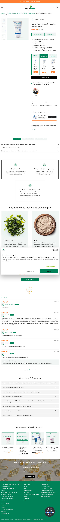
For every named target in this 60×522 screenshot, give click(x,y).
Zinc (25, 500)
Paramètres (29, 271)
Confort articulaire (5, 486)
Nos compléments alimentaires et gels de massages (21, 13)
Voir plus (33, 129)
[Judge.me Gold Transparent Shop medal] (29, 290)
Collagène (26, 496)
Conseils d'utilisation (28, 139)
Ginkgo (25, 488)
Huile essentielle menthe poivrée (31, 494)
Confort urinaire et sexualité (7, 488)
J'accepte (49, 271)
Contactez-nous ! (5, 513)
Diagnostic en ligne (45, 496)
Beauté (3, 500)
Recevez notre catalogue (7, 509)
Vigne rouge (26, 492)
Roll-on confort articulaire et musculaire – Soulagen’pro (23, 449)
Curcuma (26, 486)
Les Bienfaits (17, 139)
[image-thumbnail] (3, 20)
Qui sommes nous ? (45, 486)
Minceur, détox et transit (7, 496)
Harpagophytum (27, 490)
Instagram (3, 505)
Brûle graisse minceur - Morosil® (52, 447)
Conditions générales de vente (48, 492)
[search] (53, 7)
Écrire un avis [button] (30, 279)
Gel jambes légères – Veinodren (8, 447)
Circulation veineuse (6, 494)
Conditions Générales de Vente (16, 519)
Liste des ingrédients (41, 139)
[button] (34, 29)
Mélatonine (26, 498)
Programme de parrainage (47, 494)
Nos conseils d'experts (46, 488)
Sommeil (3, 490)
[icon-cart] (57, 7)
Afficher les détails (51, 266)
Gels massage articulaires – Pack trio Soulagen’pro (42, 115)
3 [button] (29, 369)
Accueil (3, 13)
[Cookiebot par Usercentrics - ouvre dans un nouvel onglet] (52, 250)
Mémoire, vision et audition (7, 498)
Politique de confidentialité (47, 490)
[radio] (35, 66)
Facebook (3, 507)
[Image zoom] (18, 29)
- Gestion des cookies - (27, 519)
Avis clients (3, 511)
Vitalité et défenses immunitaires (9, 492)
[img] (4, 302)
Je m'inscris (30, 476)
